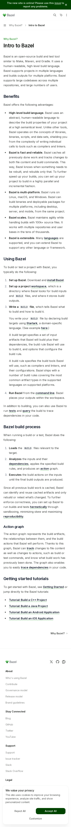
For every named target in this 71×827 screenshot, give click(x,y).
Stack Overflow (14, 771)
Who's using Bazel (16, 678)
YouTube (11, 736)
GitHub (9, 724)
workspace (38, 286)
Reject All (20, 811)
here (44, 328)
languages (51, 238)
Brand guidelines (15, 702)
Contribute (11, 684)
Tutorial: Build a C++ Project (28, 600)
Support (10, 752)
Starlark (32, 323)
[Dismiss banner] (66, 5)
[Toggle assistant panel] (61, 15)
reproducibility (13, 516)
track (30, 548)
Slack (9, 764)
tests (12, 410)
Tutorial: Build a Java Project (28, 606)
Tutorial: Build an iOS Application (31, 618)
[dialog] (35, 805)
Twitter (9, 730)
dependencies (18, 463)
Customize (35, 818)
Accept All (51, 811)
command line (45, 393)
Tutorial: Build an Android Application (34, 612)
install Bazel (55, 280)
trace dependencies (34, 567)
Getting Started (53, 587)
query (26, 410)
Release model (14, 696)
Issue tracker (13, 758)
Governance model (16, 690)
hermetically (38, 507)
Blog (8, 718)
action (44, 468)
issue (57, 3)
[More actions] (66, 15)
